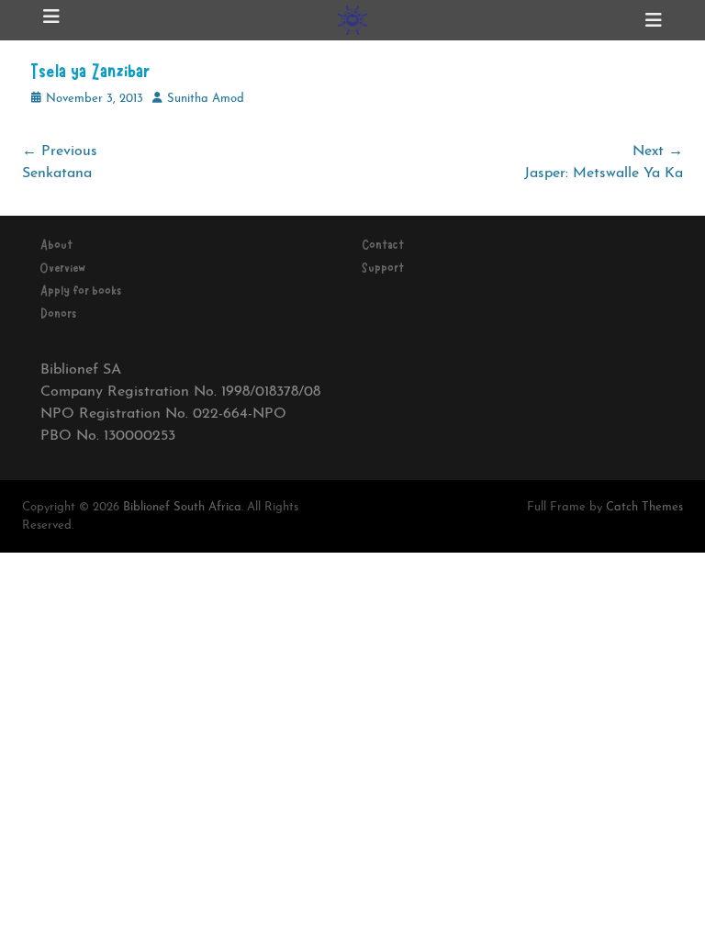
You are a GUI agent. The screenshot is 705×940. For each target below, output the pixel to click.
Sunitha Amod (205, 99)
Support (383, 268)
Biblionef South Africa (182, 507)
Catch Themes (644, 507)
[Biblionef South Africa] (352, 20)
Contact (383, 245)
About (56, 245)
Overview (62, 268)
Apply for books (80, 291)
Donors (58, 314)
